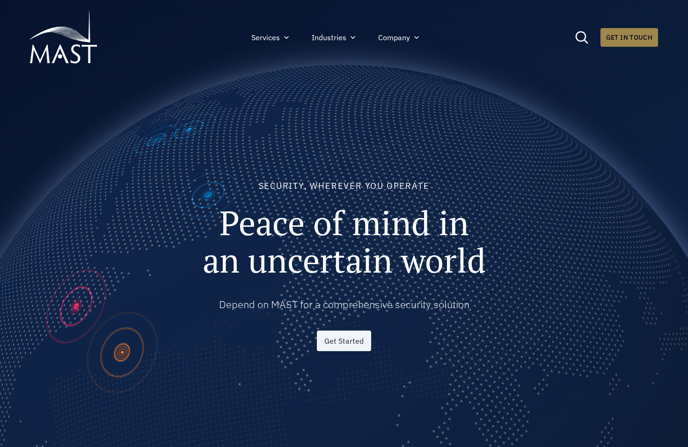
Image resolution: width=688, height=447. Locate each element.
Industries (329, 37)
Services (265, 37)
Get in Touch (629, 37)
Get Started (344, 341)
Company (394, 37)
